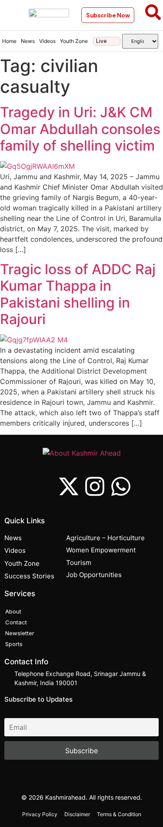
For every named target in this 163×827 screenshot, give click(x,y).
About (13, 611)
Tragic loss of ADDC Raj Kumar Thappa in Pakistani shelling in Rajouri (78, 294)
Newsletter (19, 633)
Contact (16, 622)
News (28, 41)
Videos (47, 41)
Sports (14, 643)
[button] (12, 15)
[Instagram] (95, 486)
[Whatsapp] (121, 486)
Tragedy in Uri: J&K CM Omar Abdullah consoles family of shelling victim (80, 129)
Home (9, 41)
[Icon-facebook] (42, 486)
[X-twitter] (69, 486)
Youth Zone (74, 41)
